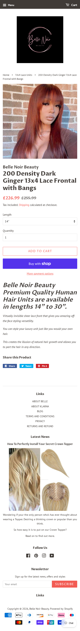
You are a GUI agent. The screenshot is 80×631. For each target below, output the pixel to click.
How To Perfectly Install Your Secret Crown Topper (40, 444)
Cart (74, 5)
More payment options (40, 273)
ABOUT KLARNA (40, 406)
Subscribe (64, 584)
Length (7, 214)
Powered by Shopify (61, 608)
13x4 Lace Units (23, 75)
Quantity (8, 230)
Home (6, 75)
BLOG (40, 411)
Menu (10, 5)
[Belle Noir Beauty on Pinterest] (36, 556)
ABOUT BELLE (40, 401)
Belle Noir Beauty (39, 608)
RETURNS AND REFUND (40, 426)
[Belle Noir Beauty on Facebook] (28, 556)
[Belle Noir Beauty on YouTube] (52, 556)
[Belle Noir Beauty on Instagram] (44, 556)
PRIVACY (40, 421)
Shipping (24, 205)
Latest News (40, 437)
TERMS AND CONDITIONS (40, 416)
